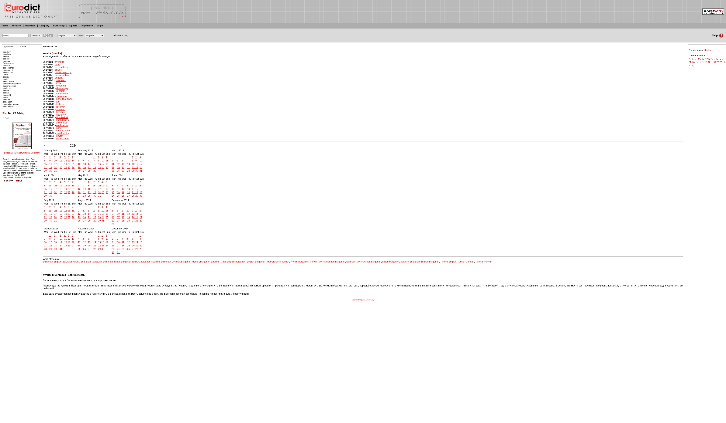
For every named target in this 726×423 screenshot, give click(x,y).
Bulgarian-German (170, 261)
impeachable (63, 130)
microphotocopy (63, 72)
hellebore (61, 112)
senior (6, 79)
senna (6, 90)
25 (61, 167)
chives (58, 70)
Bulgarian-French (190, 261)
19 (65, 164)
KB (57, 101)
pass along (60, 80)
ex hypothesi (61, 67)
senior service (9, 86)
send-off (7, 52)
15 (45, 164)
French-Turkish (317, 261)
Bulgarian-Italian (111, 261)
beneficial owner (64, 99)
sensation (7, 102)
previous (9, 47)
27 (69, 167)
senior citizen (9, 81)
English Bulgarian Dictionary (363, 300)
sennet (6, 93)
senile (5, 74)
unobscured (62, 138)
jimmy (58, 83)
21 (73, 164)
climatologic (62, 88)
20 (69, 164)
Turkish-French (483, 261)
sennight (7, 95)
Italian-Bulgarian (390, 261)
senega (6, 61)
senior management (12, 84)
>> (120, 145)
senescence (8, 68)
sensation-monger (11, 104)
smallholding (63, 133)
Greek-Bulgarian (372, 261)
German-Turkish (354, 261)
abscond (60, 109)
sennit (6, 97)
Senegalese (8, 63)
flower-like (61, 122)
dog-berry (61, 114)
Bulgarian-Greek (71, 261)
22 (45, 167)
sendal (6, 56)
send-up (7, 54)
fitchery (60, 104)
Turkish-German (466, 261)
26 (65, 167)
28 (73, 167)
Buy (20, 180)
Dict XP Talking (13, 113)
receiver (60, 107)
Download (30, 26)
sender (6, 59)
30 (50, 171)
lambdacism (62, 120)
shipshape (61, 96)
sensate (6, 99)
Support (73, 26)
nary (58, 128)
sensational (8, 106)
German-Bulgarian (335, 261)
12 (65, 160)
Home (5, 26)
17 (55, 164)
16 (50, 164)
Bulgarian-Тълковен (91, 261)
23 (50, 167)
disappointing (62, 75)
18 (61, 164)
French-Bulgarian (299, 261)
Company (44, 26)
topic (57, 64)
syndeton (61, 85)
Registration (87, 26)
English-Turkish (281, 261)
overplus (59, 62)
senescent (8, 70)
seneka (6, 65)
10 (55, 160)
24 (55, 167)
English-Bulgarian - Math (259, 261)
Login (100, 26)
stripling (708, 50)
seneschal (7, 72)
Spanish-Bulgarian (410, 261)
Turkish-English (448, 261)
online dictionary (120, 35)
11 (61, 160)
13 (69, 160)
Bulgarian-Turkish (130, 261)
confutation (62, 125)
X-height (60, 91)
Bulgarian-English (52, 261)
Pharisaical (62, 117)
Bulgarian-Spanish (150, 261)
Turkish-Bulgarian (430, 261)
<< (45, 145)
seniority (7, 88)
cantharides (62, 93)
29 (45, 171)
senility (6, 77)
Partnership (59, 26)
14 (73, 160)
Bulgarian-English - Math (213, 261)
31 (55, 171)
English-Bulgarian (236, 261)
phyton (59, 136)
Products (16, 26)
